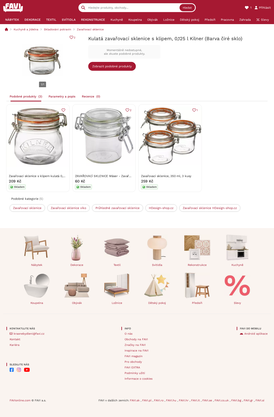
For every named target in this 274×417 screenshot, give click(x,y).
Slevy (237, 302)
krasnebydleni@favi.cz (29, 333)
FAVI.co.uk (222, 400)
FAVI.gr (249, 400)
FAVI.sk (135, 400)
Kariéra (14, 344)
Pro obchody (133, 361)
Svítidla (157, 264)
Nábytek (36, 264)
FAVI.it (196, 400)
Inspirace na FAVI (136, 350)
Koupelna (36, 302)
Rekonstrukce (197, 264)
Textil (117, 264)
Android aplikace (256, 333)
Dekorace (76, 264)
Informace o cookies (138, 378)
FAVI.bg (236, 400)
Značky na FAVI (135, 344)
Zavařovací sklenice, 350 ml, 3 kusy (166, 176)
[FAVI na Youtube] (27, 370)
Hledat (187, 7)
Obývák (77, 302)
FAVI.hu (171, 400)
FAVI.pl (147, 400)
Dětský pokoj (157, 302)
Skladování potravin (57, 29)
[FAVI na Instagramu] (19, 370)
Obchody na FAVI (136, 339)
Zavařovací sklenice (90, 29)
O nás (128, 333)
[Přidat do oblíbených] (63, 110)
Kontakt (15, 339)
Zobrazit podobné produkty (112, 66)
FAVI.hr (184, 400)
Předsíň (197, 302)
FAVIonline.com (20, 400)
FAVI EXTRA (132, 367)
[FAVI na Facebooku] (12, 370)
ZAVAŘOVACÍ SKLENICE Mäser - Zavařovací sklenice (112, 176)
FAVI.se (207, 400)
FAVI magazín (134, 356)
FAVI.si (260, 400)
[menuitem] (12, 19)
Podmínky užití (135, 373)
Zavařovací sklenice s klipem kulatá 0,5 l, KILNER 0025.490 (51, 176)
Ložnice (117, 302)
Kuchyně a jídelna (26, 29)
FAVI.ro (159, 400)
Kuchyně (237, 264)
